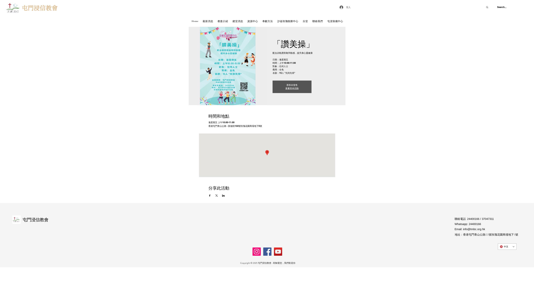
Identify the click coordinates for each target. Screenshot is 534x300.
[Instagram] (257, 252)
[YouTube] (278, 252)
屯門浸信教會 (35, 219)
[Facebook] (267, 252)
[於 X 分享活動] (216, 195)
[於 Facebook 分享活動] (209, 195)
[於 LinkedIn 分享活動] (223, 195)
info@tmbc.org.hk (474, 229)
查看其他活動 (292, 88)
